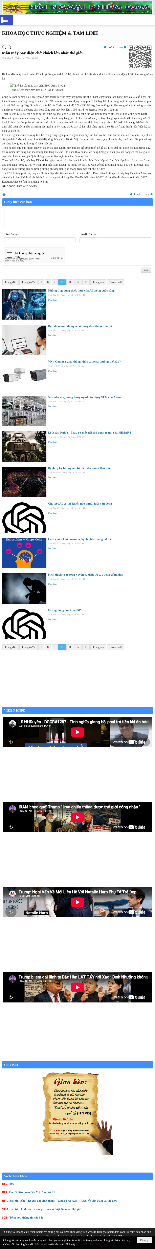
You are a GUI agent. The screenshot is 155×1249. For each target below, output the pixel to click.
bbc (11, 1183)
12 (77, 282)
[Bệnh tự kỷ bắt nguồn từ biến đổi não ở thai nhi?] (24, 482)
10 (62, 282)
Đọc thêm (52, 300)
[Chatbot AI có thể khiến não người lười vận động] (24, 517)
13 (86, 282)
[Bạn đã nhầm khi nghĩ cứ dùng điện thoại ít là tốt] (24, 340)
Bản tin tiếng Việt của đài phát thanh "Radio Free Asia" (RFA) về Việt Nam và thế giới (63, 1200)
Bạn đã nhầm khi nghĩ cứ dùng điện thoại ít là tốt (80, 326)
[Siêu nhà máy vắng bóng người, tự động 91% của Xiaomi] (24, 411)
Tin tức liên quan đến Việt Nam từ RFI (33, 1192)
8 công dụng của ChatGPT (65, 610)
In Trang (4, 194)
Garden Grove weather (77, 705)
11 (70, 282)
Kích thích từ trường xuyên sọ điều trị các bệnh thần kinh (85, 574)
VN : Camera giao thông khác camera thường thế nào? (84, 361)
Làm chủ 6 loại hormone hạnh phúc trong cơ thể (80, 539)
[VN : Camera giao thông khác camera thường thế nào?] (24, 375)
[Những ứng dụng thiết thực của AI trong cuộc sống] (24, 304)
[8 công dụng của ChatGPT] (24, 624)
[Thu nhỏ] (4, 47)
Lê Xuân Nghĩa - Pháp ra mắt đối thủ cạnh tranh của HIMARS (89, 432)
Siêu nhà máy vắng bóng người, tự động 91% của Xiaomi (85, 397)
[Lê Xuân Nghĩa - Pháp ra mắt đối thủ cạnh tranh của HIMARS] (24, 446)
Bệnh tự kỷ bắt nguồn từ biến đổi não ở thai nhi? (79, 468)
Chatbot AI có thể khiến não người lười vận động (80, 503)
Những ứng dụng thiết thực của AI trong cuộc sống (81, 290)
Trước (110, 47)
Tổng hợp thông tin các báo (26, 1217)
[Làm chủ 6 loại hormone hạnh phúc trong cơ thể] (24, 553)
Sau (120, 47)
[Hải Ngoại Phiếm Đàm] (77, 7)
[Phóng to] (9, 47)
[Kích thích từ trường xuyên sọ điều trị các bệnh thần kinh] (24, 588)
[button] (5, 20)
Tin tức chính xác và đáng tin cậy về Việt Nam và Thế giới (45, 1209)
